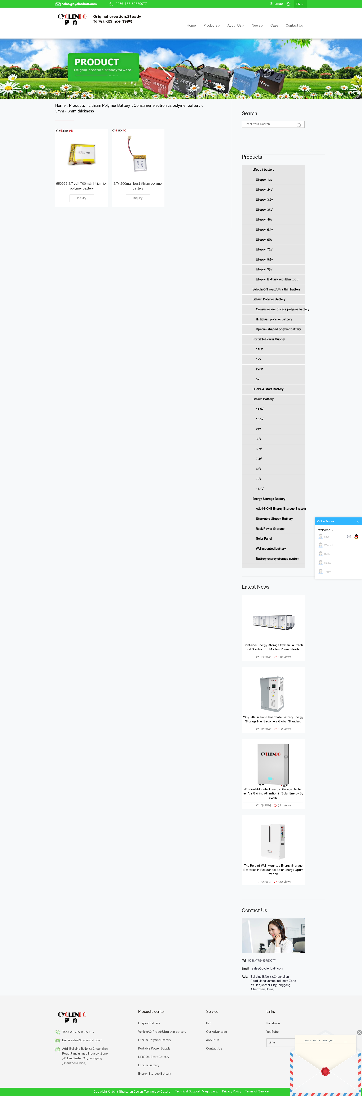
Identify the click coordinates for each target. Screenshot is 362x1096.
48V (258, 469)
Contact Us (294, 26)
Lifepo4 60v (264, 239)
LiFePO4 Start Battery (268, 389)
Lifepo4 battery (263, 170)
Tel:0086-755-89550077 (78, 1032)
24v (258, 429)
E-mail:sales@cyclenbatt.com (82, 1040)
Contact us (254, 911)
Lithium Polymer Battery (269, 299)
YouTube (272, 1032)
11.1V (260, 489)
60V (258, 439)
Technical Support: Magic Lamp (196, 1091)
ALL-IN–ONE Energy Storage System (281, 509)
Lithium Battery (263, 399)
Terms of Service (257, 1091)
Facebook (273, 1023)
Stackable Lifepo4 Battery (274, 519)
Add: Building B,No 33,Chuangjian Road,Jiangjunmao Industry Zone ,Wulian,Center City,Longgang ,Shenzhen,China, (85, 1056)
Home (191, 26)
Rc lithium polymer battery (274, 319)
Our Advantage (216, 1032)
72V (258, 479)
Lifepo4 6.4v (264, 229)
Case (274, 26)
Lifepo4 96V (264, 269)
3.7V (259, 449)
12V (258, 359)
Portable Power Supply (269, 339)
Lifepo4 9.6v (264, 259)
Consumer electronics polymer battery (282, 309)
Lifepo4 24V (264, 189)
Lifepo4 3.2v (264, 200)
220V (259, 369)
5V (258, 379)
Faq (208, 1023)
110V (259, 349)
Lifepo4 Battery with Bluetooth (277, 279)
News (256, 26)
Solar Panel (264, 539)
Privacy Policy (231, 1091)
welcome (324, 530)
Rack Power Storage (270, 528)
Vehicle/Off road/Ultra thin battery (276, 289)
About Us (234, 26)
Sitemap (276, 4)
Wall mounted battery (271, 549)
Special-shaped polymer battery (278, 329)
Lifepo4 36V (264, 209)
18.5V (260, 419)
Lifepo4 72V (264, 249)
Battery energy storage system (277, 558)
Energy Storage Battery (269, 499)
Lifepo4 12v (264, 179)
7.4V (259, 459)
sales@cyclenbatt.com (79, 4)
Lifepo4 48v (264, 219)
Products (210, 26)
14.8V (260, 409)
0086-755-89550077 (131, 4)
